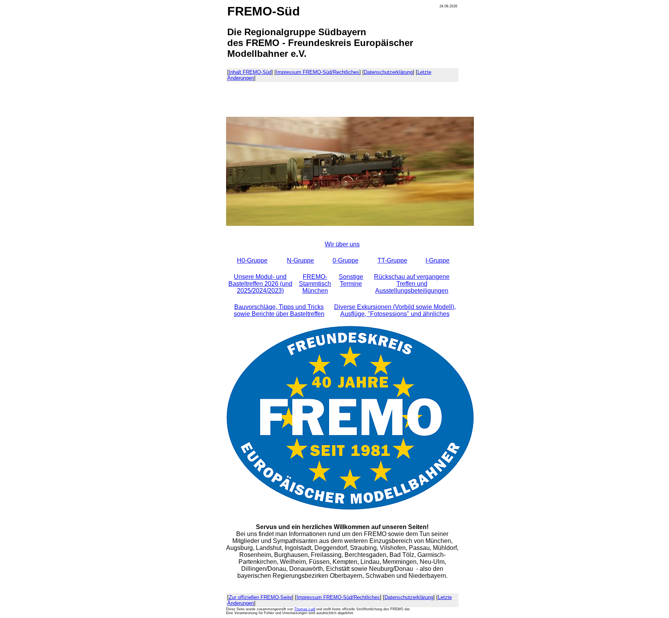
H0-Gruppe (252, 260)
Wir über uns (342, 244)
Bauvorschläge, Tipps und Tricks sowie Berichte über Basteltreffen (279, 310)
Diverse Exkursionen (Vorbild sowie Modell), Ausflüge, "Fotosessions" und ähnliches (395, 310)
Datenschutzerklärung (388, 72)
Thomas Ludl (304, 609)
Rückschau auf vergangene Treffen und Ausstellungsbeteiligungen (411, 283)
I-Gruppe (437, 260)
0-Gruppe (346, 260)
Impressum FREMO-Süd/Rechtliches (317, 72)
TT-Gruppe (392, 260)
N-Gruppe (300, 260)
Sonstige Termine (351, 280)
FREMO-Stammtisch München (315, 283)
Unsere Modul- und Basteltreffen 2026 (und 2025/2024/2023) (260, 283)
